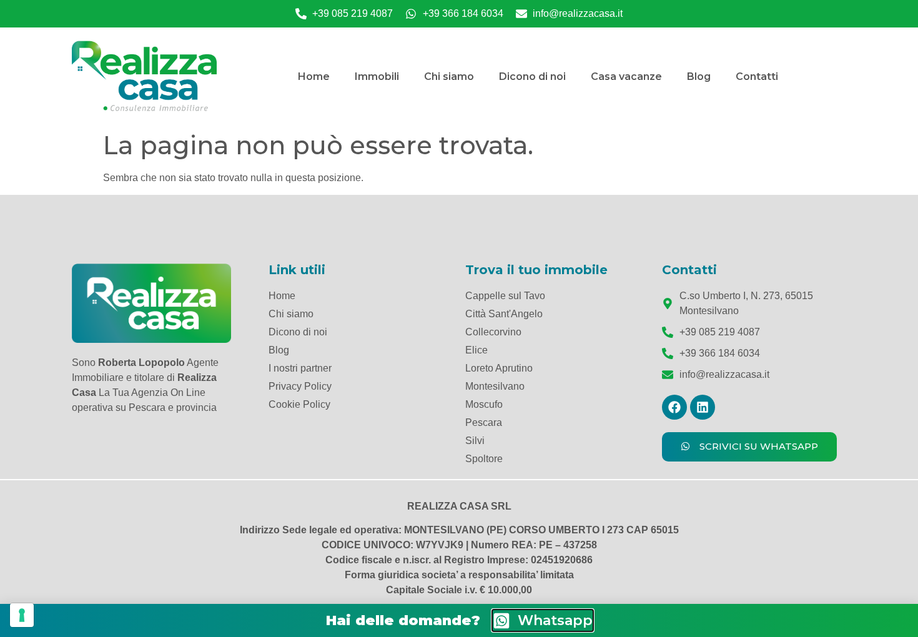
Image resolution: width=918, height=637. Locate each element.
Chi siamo (449, 76)
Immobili (377, 76)
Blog (699, 76)
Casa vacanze (626, 76)
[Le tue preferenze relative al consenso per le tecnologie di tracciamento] (22, 615)
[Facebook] (674, 407)
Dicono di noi (532, 76)
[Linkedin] (702, 407)
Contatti (757, 76)
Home (314, 76)
